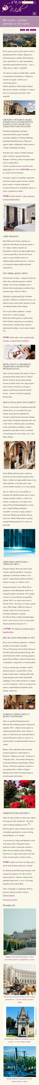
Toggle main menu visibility (35, 13)
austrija (23, 30)
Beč (24, 86)
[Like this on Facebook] (10, 900)
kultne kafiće (7, 169)
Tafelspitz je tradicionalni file (13, 296)
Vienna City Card (9, 873)
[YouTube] (16, 2)
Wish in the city (11, 30)
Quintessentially (9, 895)
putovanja (33, 30)
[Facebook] (12, 2)
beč (27, 30)
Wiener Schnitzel (16, 824)
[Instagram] (19, 2)
